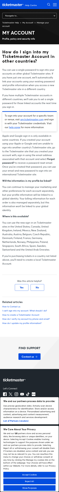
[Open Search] (48, 4)
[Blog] (33, 394)
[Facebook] (5, 394)
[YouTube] (22, 394)
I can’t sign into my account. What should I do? (24, 310)
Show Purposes (29, 488)
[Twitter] (10, 394)
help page (14, 127)
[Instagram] (16, 394)
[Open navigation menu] (54, 4)
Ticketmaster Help (10, 22)
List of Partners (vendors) (15, 420)
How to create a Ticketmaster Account (20, 314)
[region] (29, 444)
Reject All (29, 481)
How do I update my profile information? (21, 323)
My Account (27, 22)
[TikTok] (28, 394)
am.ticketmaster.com (32, 119)
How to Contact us (11, 306)
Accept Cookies (29, 474)
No (37, 287)
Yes (21, 287)
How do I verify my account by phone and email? (26, 318)
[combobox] (29, 16)
